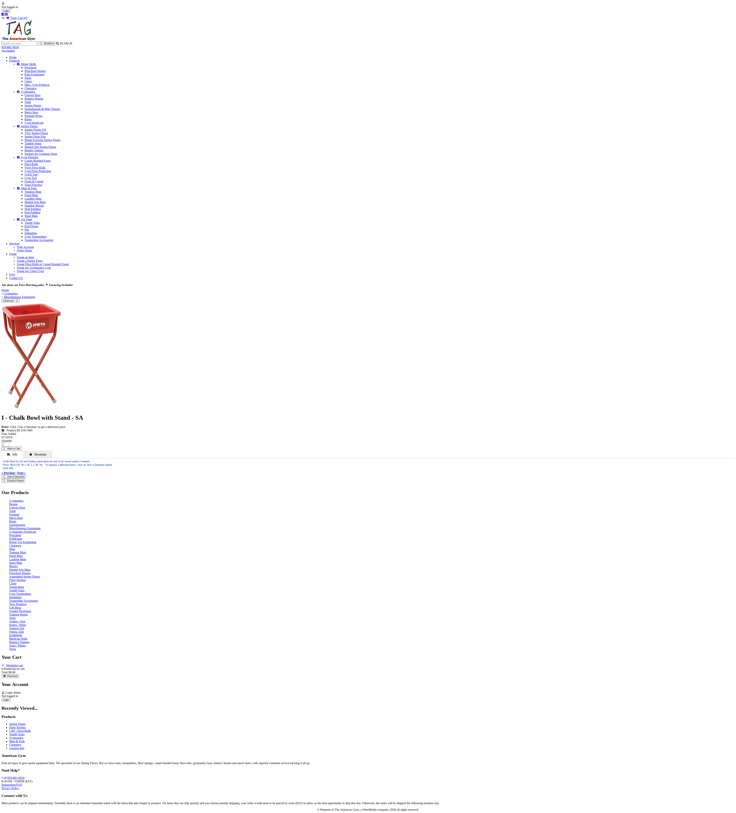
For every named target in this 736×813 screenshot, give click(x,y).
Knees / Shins (17, 625)
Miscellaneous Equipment (19, 297)
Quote (13, 253)
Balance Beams (34, 98)
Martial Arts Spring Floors (40, 147)
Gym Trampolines (35, 236)
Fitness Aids (16, 631)
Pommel (14, 514)
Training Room (18, 614)
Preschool (30, 67)
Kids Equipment (34, 74)
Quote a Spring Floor (30, 260)
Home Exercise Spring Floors (42, 140)
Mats (12, 549)
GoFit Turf (31, 174)
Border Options (34, 150)
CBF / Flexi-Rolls (20, 731)
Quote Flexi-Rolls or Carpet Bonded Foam (43, 264)
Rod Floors (31, 226)
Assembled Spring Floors (24, 576)
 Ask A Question (14, 476)
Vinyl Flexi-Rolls (35, 167)
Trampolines (16, 587)
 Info (12, 454)
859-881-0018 (10, 47)
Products (14, 60)
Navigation (8, 50)
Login (6, 10)
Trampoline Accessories (39, 240)
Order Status (24, 250)
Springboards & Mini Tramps (42, 109)
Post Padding (32, 212)
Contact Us (16, 278)
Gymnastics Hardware (22, 531)
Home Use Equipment (22, 542)
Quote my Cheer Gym (30, 271)
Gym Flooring (29, 157)
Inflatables (31, 233)
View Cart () (18, 18)
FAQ (12, 274)
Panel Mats (31, 195)
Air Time (26, 219)
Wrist (12, 618)
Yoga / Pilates (17, 645)
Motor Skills (28, 64)
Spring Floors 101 (35, 129)
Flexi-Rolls (31, 164)
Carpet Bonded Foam (38, 160)
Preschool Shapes (35, 71)
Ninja (28, 78)
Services (14, 243)
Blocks (13, 566)
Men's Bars (31, 112)
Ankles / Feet (17, 621)
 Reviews (37, 454)
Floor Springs (17, 580)
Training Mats (33, 191)
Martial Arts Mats (35, 202)
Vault (28, 102)
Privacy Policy (10, 788)
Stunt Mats (31, 216)
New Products (17, 604)
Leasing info (16, 748)
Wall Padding (33, 209)
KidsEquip (15, 538)
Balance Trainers (19, 642)
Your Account (25, 247)
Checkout (11, 676)
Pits (27, 229)
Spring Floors (33, 105)
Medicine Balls (18, 638)
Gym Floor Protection (38, 171)
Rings (28, 119)
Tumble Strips (33, 143)
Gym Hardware (34, 122)
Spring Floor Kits (35, 136)
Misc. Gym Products (37, 84)
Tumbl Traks (32, 222)
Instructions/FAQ (12, 784)
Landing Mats (33, 198)
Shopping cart (14, 665)
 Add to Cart (11, 448)
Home (13, 57)
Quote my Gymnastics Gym (34, 267)
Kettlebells (15, 635)
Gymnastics (27, 91)
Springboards (17, 524)
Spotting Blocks (34, 205)
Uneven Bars (32, 95)
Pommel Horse (34, 115)
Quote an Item (25, 257)
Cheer (28, 81)
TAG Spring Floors (36, 133)
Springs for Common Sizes (41, 153)
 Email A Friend (13, 480)
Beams (13, 504)
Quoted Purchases (20, 611)
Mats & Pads (28, 188)
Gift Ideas (15, 607)
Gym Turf (31, 178)
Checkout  (10, 300)
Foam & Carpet (34, 181)
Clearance (31, 88)
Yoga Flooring (33, 184)
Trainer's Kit (16, 628)
